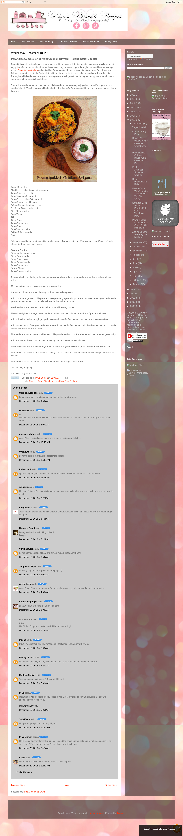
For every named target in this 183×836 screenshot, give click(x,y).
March (136, 276)
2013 (133, 120)
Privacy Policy (110, 42)
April (135, 272)
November (138, 242)
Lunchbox (59, 381)
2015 (133, 111)
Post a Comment (24, 772)
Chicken (33, 381)
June (135, 263)
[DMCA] (135, 342)
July (135, 259)
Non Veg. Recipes (48, 42)
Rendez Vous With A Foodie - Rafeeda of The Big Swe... (140, 193)
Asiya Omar (25, 584)
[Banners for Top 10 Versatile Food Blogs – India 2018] (150, 79)
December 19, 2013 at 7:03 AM (33, 648)
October (137, 246)
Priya (21, 693)
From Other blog (45, 381)
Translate (148, 59)
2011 (132, 294)
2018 (133, 99)
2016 (133, 107)
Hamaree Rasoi (27, 528)
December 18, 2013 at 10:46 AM (34, 460)
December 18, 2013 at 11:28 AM (34, 477)
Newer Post (18, 785)
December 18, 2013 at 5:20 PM (33, 539)
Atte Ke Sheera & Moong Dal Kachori (139, 234)
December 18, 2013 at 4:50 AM (33, 401)
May (135, 267)
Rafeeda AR (25, 469)
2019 (133, 95)
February (137, 280)
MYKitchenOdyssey (28, 706)
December (138, 123)
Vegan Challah (139, 127)
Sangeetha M (25, 508)
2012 (133, 289)
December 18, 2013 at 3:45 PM (33, 519)
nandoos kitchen (27, 434)
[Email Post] (66, 378)
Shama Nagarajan (28, 602)
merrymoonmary (96, 813)
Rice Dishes (71, 381)
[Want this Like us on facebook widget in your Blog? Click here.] (179, 833)
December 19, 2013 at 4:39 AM (33, 592)
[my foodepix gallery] (162, 231)
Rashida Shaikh (27, 675)
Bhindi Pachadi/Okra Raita (139, 181)
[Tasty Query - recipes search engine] (160, 246)
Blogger (121, 813)
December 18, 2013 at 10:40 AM (34, 442)
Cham (22, 758)
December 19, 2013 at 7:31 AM (33, 683)
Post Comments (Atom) (35, 792)
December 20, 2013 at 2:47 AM (33, 748)
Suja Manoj (24, 719)
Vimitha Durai (26, 549)
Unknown (24, 410)
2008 (133, 306)
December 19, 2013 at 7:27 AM (33, 666)
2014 (133, 116)
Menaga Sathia (26, 657)
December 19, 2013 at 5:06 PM (33, 710)
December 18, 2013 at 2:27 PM (33, 498)
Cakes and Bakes (69, 42)
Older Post (111, 785)
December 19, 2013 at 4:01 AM (33, 575)
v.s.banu (23, 487)
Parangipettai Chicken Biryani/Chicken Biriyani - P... (139, 158)
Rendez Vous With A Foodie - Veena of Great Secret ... (140, 143)
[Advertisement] (147, 393)
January (137, 284)
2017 (133, 103)
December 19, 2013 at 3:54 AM (33, 557)
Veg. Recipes (28, 42)
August (136, 255)
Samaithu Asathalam (28, 70)
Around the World (91, 42)
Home (13, 42)
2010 (133, 298)
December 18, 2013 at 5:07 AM (33, 425)
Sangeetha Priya (27, 566)
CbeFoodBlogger (28, 393)
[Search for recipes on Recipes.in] (135, 365)
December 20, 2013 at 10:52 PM (34, 766)
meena (22, 640)
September (138, 251)
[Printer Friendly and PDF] (15, 378)
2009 (133, 302)
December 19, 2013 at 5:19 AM (33, 630)
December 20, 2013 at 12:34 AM (34, 727)
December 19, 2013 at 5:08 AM (33, 610)
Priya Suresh (25, 737)
